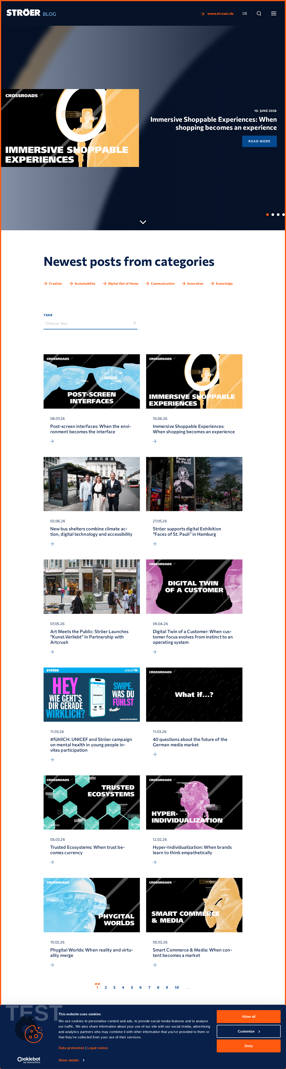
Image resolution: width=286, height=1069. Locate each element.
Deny (249, 1046)
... (187, 987)
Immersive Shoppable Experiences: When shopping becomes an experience (213, 123)
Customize (246, 1031)
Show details (69, 1060)
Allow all (248, 1016)
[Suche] (258, 13)
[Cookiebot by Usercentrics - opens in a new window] (28, 1060)
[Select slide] (267, 214)
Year (48, 315)
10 (177, 987)
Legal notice (97, 1048)
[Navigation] (274, 13)
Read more (259, 141)
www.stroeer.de (220, 13)
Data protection (71, 1048)
